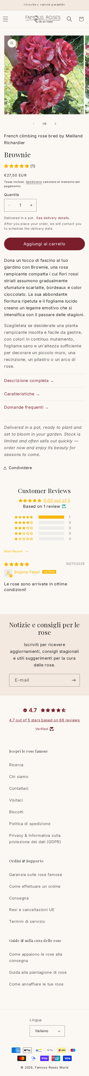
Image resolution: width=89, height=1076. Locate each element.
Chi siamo (18, 776)
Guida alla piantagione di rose (38, 972)
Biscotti (16, 812)
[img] (16, 564)
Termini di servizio (27, 921)
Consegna (19, 898)
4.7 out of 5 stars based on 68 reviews (44, 720)
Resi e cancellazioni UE (32, 909)
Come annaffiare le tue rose (36, 984)
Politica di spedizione (30, 823)
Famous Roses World (51, 1067)
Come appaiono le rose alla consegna (35, 957)
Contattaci (19, 788)
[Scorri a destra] (55, 124)
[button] (69, 19)
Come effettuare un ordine (35, 886)
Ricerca (16, 765)
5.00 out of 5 (57, 500)
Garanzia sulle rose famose (35, 874)
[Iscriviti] (74, 680)
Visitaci (16, 800)
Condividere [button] (20, 467)
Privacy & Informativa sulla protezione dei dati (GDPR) (35, 838)
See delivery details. (53, 218)
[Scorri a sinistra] (34, 124)
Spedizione (34, 182)
